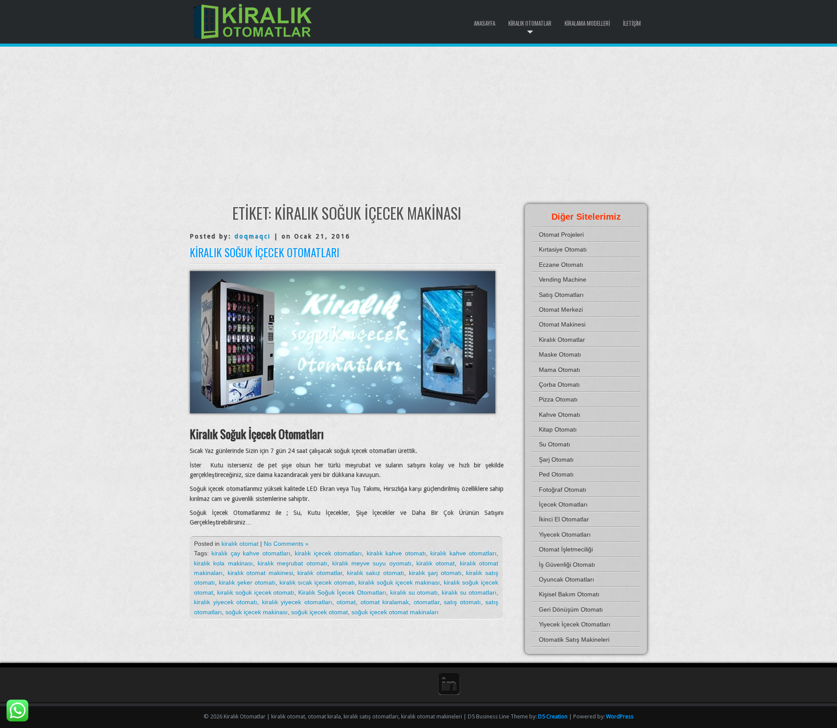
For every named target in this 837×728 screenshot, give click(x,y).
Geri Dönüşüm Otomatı (571, 609)
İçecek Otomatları (563, 504)
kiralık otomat (240, 543)
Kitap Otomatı (558, 429)
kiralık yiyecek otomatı (225, 602)
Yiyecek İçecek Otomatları (574, 624)
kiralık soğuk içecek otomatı (256, 592)
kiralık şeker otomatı (247, 582)
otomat (346, 602)
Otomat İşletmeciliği (566, 549)
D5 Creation (553, 716)
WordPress (619, 716)
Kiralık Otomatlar (529, 23)
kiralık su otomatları (469, 592)
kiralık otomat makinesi (260, 572)
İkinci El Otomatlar (564, 519)
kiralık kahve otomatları (463, 553)
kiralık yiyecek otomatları (297, 602)
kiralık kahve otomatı (396, 553)
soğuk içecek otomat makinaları (395, 612)
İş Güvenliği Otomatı (567, 564)
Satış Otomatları (561, 294)
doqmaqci (253, 236)
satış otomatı (462, 602)
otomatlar (426, 602)
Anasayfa (484, 23)
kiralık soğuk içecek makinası (399, 582)
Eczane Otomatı (561, 264)
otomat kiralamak (385, 602)
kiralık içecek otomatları (328, 553)
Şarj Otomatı (556, 459)
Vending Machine (562, 279)
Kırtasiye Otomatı (563, 249)
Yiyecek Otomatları (565, 534)
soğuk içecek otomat (319, 612)
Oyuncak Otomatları (566, 579)
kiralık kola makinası (223, 563)
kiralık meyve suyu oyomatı (372, 563)
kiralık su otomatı (414, 592)
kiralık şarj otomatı (435, 572)
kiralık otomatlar (319, 572)
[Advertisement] (418, 125)
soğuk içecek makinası (256, 612)
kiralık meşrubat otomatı (292, 563)
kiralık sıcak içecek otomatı (317, 582)
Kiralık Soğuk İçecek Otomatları (264, 252)
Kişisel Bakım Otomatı (569, 594)
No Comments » (286, 543)
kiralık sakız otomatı (375, 572)
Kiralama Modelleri (587, 23)
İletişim (632, 23)
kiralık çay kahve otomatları (250, 553)
